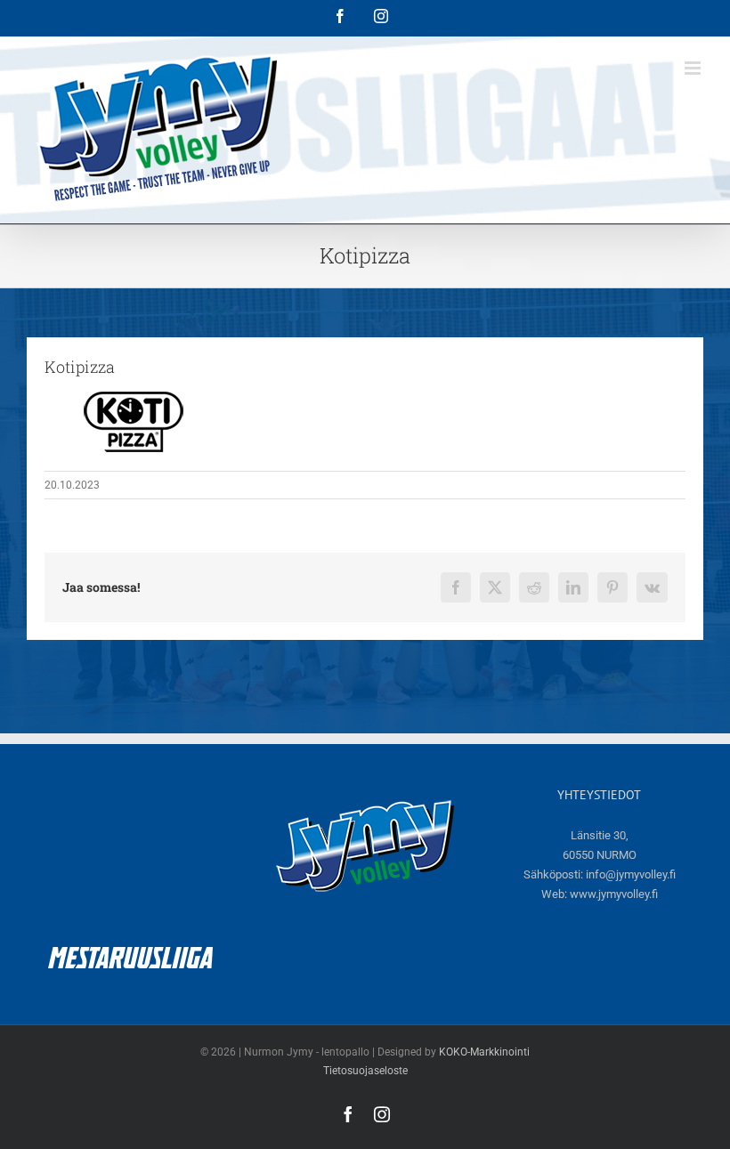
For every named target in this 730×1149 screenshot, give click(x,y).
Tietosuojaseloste (365, 1070)
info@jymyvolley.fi (631, 874)
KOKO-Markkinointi (484, 1052)
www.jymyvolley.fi (614, 894)
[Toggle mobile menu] (694, 68)
